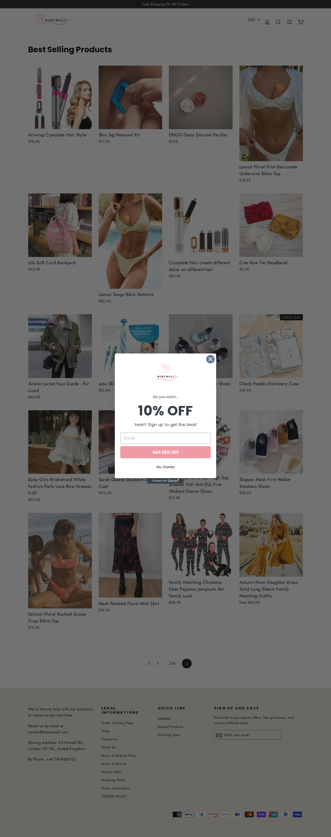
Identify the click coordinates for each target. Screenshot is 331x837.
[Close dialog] (210, 359)
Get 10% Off (165, 452)
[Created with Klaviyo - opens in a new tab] (165, 481)
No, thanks (165, 467)
